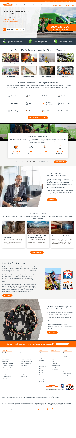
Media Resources (43, 372)
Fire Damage (5, 354)
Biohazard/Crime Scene (26, 359)
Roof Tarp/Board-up (7, 367)
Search (72, 1)
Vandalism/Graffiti (24, 367)
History (40, 354)
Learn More (51, 199)
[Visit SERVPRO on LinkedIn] (38, 409)
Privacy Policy (66, 375)
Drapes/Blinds (24, 376)
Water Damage (5, 352)
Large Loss (5, 372)
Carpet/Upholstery (25, 372)
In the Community (43, 377)
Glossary (53, 374)
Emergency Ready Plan (8, 374)
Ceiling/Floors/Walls (25, 374)
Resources (36, 4)
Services (5, 378)
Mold (53, 359)
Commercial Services (6, 369)
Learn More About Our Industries (37, 117)
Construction (5, 361)
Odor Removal (24, 365)
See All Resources (36, 252)
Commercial (27, 4)
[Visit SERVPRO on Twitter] (43, 409)
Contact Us (41, 381)
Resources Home (54, 352)
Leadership (41, 360)
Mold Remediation (6, 357)
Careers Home (66, 352)
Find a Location (45, 5)
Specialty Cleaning (25, 354)
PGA (40, 368)
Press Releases (42, 374)
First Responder (42, 366)
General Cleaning (24, 369)
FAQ (52, 372)
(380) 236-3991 (56, 5)
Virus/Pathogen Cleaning (26, 361)
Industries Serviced (7, 376)
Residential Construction (8, 363)
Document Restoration (26, 363)
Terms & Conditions (67, 373)
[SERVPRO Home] (7, 4)
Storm (53, 361)
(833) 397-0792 (69, 5)
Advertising (41, 379)
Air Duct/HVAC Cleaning (26, 357)
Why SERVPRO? (55, 369)
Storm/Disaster (5, 359)
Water (53, 354)
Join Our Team (52, 332)
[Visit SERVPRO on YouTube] (47, 409)
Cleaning (22, 352)
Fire (52, 357)
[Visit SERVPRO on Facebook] (52, 409)
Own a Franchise (63, 1)
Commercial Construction (8, 365)
